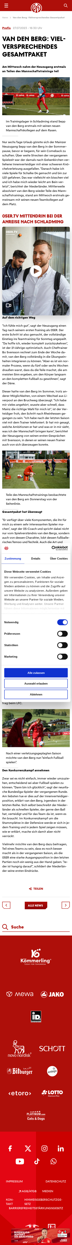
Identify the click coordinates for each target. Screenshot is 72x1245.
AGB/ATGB (29, 1191)
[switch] (62, 634)
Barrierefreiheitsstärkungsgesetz (36, 1208)
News (5, 17)
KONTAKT (9, 1202)
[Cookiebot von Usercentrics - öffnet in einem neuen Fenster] (52, 548)
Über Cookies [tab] (59, 558)
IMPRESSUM (14, 1181)
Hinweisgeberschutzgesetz (43, 1202)
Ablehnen (36, 694)
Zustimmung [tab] (13, 558)
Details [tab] (35, 558)
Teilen (38, 888)
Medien (47, 1191)
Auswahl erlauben (36, 683)
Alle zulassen (36, 672)
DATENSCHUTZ (56, 1181)
